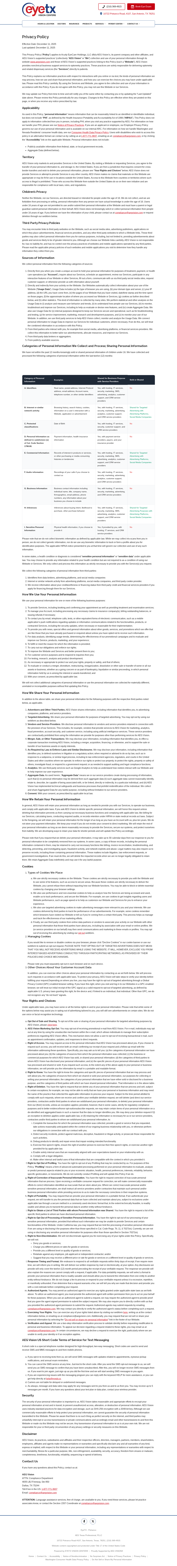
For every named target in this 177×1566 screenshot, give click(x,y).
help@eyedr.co (53, 1379)
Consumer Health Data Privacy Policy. (90, 132)
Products (87, 24)
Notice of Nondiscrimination (75, 1556)
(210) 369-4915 (113, 1540)
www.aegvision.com (40, 62)
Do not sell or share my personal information (86, 1319)
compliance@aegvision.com (127, 136)
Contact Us (132, 24)
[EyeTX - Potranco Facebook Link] (84, 1521)
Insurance (74, 24)
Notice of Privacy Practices (71, 125)
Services (99, 24)
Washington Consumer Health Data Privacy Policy (67, 1559)
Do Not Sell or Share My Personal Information (112, 1559)
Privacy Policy (140, 1556)
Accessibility (55, 1556)
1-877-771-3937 (89, 136)
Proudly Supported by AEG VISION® (107, 1551)
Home (31, 1556)
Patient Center (115, 24)
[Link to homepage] (44, 9)
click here (52, 1025)
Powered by (71, 1551)
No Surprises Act (97, 1556)
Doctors (62, 24)
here (125, 1312)
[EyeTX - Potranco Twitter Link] (93, 1521)
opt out (81, 933)
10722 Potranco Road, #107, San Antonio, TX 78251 (129, 14)
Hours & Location (46, 24)
